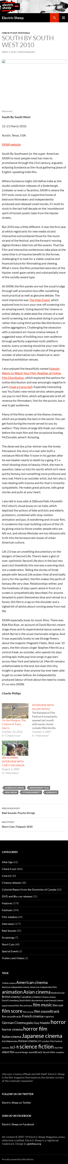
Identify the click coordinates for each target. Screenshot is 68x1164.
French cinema (32, 1016)
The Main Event (39, 300)
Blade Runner (58, 992)
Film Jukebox (9, 917)
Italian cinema (11, 1037)
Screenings (8, 937)
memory (5, 1047)
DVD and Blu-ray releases (17, 896)
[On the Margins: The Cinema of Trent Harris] (15, 710)
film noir (58, 1005)
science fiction (36, 1046)
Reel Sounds (9, 930)
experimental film (10, 1005)
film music (42, 1004)
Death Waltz (25, 1000)
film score (12, 1011)
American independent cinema (15, 987)
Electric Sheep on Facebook (18, 1124)
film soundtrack (46, 1011)
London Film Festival (52, 1041)
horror (58, 1022)
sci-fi (14, 1047)
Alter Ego (7, 862)
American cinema (14, 787)
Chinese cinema (48, 997)
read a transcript (21, 387)
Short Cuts (8, 944)
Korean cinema (27, 1041)
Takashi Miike (48, 1052)
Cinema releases (11, 882)
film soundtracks (11, 1016)
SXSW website (11, 144)
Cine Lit (6, 875)
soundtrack (35, 1052)
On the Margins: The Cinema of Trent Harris (14, 724)
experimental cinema (53, 1000)
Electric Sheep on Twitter (16, 1102)
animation (12, 992)
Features (7, 903)
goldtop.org (34, 1143)
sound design (21, 1052)
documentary (37, 1000)
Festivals (24, 32)
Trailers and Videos (13, 958)
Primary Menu (63, 17)
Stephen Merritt (31, 792)
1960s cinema (9, 983)
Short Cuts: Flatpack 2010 (17, 824)
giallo (29, 1023)
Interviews (8, 923)
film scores (28, 1011)
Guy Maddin (42, 1023)
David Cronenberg (10, 1000)
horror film (35, 1028)
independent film (39, 787)
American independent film (43, 987)
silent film (8, 1052)
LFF (39, 1041)
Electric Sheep (13, 18)
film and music (26, 1005)
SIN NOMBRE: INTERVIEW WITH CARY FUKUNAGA (13, 761)
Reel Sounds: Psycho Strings (18, 810)
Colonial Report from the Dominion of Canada (29, 889)
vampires (60, 1052)
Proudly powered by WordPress (17, 1159)
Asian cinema (37, 992)
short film (58, 1047)
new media (11, 792)
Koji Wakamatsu (10, 1041)
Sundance (51, 792)
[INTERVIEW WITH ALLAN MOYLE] (47, 720)
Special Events (10, 951)
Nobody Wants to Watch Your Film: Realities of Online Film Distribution (31, 373)
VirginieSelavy (27, 52)
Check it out (9, 32)
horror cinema (12, 1029)
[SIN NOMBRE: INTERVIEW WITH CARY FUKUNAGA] (15, 748)
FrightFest (49, 1016)
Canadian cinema (30, 996)
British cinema (11, 996)
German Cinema (14, 1023)
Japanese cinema (42, 1035)
